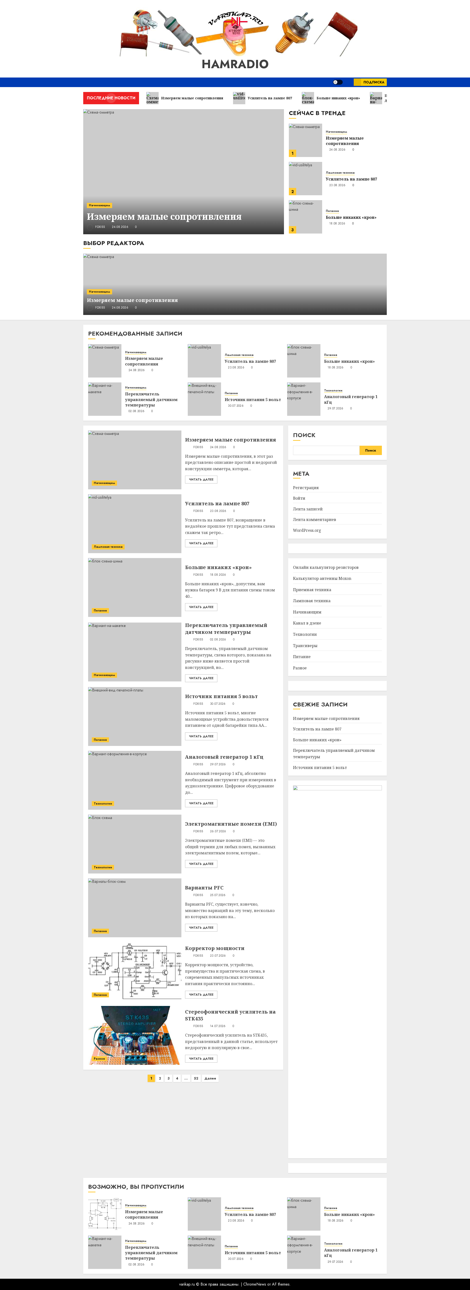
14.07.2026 (218, 1026)
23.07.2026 (218, 956)
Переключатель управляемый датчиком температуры (151, 399)
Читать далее (201, 479)
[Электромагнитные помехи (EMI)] (134, 844)
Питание (332, 211)
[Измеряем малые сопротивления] (183, 171)
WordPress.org (307, 530)
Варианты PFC (204, 887)
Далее (210, 1078)
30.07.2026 (236, 406)
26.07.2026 (218, 832)
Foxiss (99, 227)
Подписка (374, 82)
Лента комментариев (314, 519)
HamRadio (235, 64)
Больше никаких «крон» (351, 217)
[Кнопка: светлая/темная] (338, 82)
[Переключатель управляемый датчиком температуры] (104, 399)
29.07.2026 (335, 409)
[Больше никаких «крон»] (305, 217)
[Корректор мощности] (134, 971)
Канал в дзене (307, 623)
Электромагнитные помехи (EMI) (231, 824)
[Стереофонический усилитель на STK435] (134, 1035)
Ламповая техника (340, 173)
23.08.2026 (337, 185)
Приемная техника (312, 589)
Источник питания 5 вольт (253, 399)
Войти (299, 498)
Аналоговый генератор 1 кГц (224, 757)
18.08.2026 (337, 224)
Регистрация (306, 487)
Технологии (333, 391)
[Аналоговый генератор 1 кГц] (303, 399)
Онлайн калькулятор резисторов (326, 567)
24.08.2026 (120, 227)
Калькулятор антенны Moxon (322, 578)
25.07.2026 (218, 895)
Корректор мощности (215, 948)
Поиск (304, 435)
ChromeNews (254, 1284)
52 (196, 1078)
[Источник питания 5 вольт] (204, 399)
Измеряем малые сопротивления (164, 216)
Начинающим (99, 205)
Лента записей (308, 509)
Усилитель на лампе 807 (351, 179)
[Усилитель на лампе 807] (305, 178)
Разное (99, 1058)
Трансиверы (305, 645)
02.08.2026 (137, 411)
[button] (348, 82)
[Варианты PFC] (134, 907)
